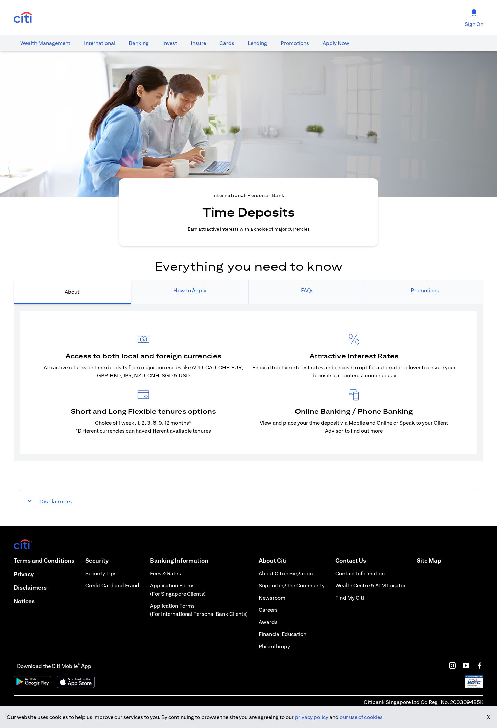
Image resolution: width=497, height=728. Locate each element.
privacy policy (311, 717)
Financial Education (282, 634)
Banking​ (139, 43)
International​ (99, 43)
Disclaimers (30, 587)
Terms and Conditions (44, 560)
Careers (268, 610)
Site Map (429, 560)
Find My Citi (349, 598)
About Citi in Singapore (286, 573)
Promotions (295, 43)
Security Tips (101, 573)
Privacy (24, 574)
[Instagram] (452, 665)
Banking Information (179, 560)
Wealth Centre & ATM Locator (370, 585)
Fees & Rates (165, 573)
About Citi (273, 560)
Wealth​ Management (45, 43)
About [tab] (72, 291)
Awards (268, 622)
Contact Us (350, 560)
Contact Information (360, 573)
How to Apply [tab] (189, 290)
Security (97, 560)
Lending (257, 43)
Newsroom (272, 598)
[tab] (45, 43)
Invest (169, 43)
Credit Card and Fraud (112, 585)
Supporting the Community (292, 585)
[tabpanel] (248, 382)
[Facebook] (479, 665)
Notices (24, 601)
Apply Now (336, 43)
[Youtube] (466, 665)
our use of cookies (361, 717)
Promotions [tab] (425, 290)
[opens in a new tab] (23, 18)
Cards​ (226, 43)
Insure (198, 43)
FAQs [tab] (307, 290)
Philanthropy (274, 646)
